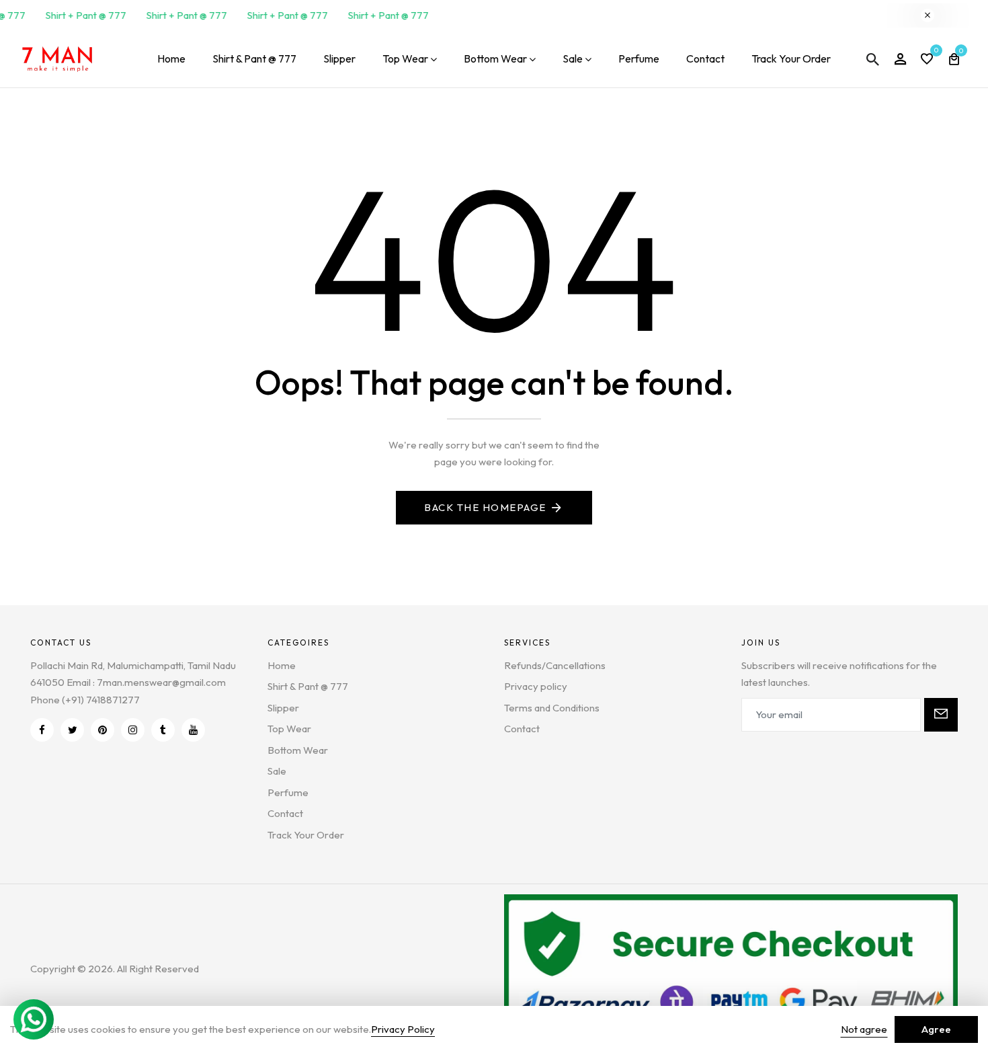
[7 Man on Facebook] (42, 730)
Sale (573, 58)
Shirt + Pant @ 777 (82, 15)
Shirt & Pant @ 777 (254, 58)
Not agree (864, 1029)
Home (171, 58)
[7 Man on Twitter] (72, 730)
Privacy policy (535, 686)
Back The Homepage (485, 507)
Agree (936, 1029)
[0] (926, 60)
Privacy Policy (403, 1029)
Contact (705, 58)
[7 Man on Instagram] (133, 730)
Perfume (638, 58)
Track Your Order (791, 58)
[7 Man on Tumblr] (163, 730)
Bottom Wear (495, 58)
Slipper (339, 58)
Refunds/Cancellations (555, 665)
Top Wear (405, 58)
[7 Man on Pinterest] (102, 730)
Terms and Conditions (552, 707)
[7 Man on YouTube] (193, 730)
